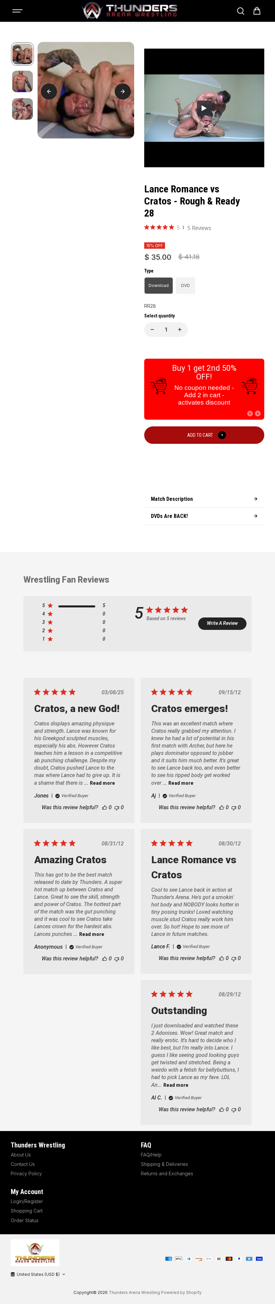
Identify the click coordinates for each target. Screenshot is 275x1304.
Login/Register (27, 1201)
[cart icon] (257, 11)
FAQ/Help (151, 1155)
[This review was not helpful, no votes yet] (116, 807)
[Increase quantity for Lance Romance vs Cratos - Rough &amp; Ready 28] (179, 329)
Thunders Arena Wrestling (134, 1292)
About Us (21, 1155)
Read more (102, 783)
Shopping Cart (27, 1210)
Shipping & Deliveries (164, 1164)
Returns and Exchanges (167, 1173)
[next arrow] (123, 91)
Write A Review (222, 623)
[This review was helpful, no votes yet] (104, 807)
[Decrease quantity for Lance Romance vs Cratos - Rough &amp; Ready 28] (152, 329)
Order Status (25, 1220)
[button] (250, 413)
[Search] (240, 11)
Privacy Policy (26, 1173)
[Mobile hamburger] (18, 11)
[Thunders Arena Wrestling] (129, 11)
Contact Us (23, 1164)
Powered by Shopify (181, 1292)
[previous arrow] (49, 91)
